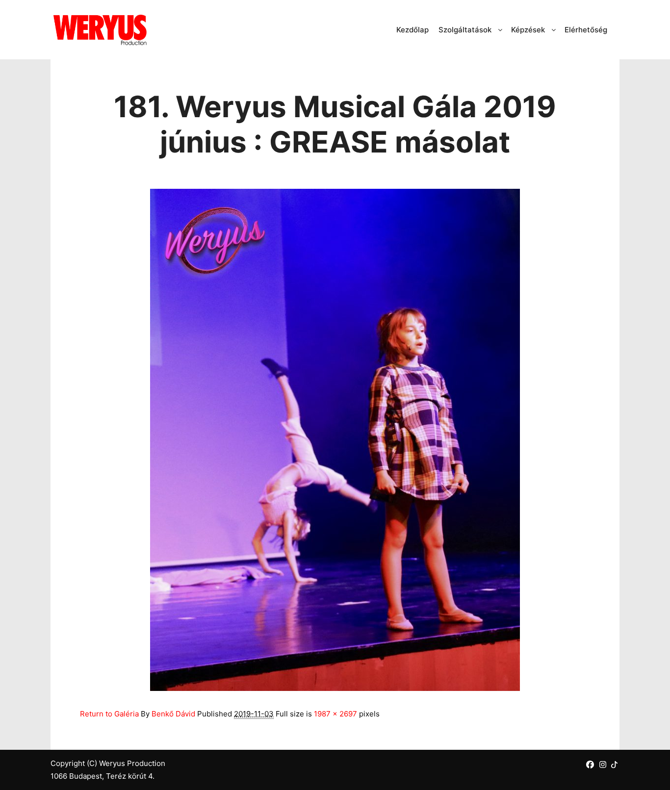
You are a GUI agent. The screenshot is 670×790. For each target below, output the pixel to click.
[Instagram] (603, 764)
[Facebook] (590, 764)
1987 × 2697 (335, 713)
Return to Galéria (109, 713)
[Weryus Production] (100, 29)
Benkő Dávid (173, 713)
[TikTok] (614, 764)
